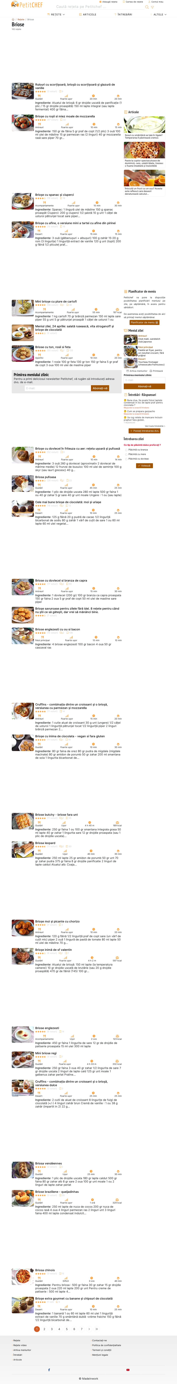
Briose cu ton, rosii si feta (53, 347)
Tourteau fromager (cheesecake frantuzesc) (151, 363)
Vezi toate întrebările (154, 426)
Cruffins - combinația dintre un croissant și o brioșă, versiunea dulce (71, 1083)
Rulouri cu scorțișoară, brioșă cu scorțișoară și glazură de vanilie (75, 86)
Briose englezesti (47, 1028)
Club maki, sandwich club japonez (149, 340)
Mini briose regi (46, 1053)
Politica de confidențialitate (106, 1345)
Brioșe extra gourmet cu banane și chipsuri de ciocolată (74, 1298)
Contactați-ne (99, 1340)
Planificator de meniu (143, 322)
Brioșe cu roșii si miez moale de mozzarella (65, 116)
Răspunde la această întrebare (136, 408)
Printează (157, 371)
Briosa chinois (45, 1270)
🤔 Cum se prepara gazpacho (139, 411)
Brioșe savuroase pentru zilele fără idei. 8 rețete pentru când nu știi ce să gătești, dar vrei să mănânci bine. (77, 610)
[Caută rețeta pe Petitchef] (147, 7)
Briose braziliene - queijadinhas (57, 1191)
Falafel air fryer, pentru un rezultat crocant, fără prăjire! (151, 353)
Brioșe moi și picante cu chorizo (57, 921)
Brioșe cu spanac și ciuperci (54, 194)
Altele (158, 14)
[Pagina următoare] (89, 1329)
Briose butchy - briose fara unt (56, 814)
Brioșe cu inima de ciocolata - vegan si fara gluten (70, 736)
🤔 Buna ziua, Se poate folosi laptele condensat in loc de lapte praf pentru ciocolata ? (143, 402)
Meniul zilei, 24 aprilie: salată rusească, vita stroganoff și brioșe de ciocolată (74, 328)
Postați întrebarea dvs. (146, 430)
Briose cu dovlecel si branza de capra (61, 580)
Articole (89, 14)
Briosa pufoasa (45, 477)
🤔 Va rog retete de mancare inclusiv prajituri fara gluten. (143, 418)
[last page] (97, 1329)
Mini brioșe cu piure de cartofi (56, 301)
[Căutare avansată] (152, 7)
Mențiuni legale (100, 1355)
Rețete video (20, 1345)
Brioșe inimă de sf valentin (53, 949)
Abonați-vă (100, 388)
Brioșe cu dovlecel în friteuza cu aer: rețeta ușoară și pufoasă (77, 448)
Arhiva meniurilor (138, 371)
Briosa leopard (45, 843)
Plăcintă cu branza (138, 449)
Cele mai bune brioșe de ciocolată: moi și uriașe (68, 502)
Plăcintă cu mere (137, 454)
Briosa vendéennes (48, 1163)
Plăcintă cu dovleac (138, 458)
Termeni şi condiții (101, 1350)
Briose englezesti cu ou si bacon (57, 629)
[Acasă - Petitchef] (13, 19)
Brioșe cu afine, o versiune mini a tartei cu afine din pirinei (75, 223)
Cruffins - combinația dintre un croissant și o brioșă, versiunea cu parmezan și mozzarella (71, 706)
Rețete (56, 14)
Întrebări (124, 14)
